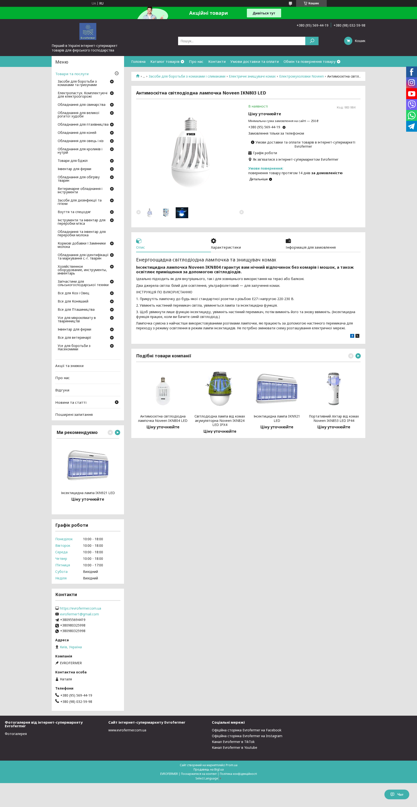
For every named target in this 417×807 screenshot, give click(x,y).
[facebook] (352, 336)
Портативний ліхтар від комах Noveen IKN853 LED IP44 (334, 418)
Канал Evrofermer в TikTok (233, 741)
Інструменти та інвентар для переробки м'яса (81, 222)
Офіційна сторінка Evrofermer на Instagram (247, 736)
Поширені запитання (74, 414)
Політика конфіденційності (238, 774)
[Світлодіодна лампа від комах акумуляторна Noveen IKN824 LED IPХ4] (219, 389)
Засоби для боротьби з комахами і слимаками (187, 76)
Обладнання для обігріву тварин (79, 179)
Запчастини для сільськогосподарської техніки (83, 283)
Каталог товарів (165, 61)
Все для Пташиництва (76, 310)
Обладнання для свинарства (81, 105)
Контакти (217, 61)
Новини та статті (70, 402)
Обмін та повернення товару (310, 61)
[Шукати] (312, 41)
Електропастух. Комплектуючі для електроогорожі (82, 95)
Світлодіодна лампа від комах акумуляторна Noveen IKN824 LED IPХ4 (220, 420)
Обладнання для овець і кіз (81, 141)
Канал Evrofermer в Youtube (234, 747)
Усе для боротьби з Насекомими (74, 347)
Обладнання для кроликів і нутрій (80, 151)
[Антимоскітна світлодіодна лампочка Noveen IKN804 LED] (162, 389)
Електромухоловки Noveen (301, 76)
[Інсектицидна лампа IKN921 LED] (277, 389)
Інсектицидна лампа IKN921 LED (277, 418)
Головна (138, 61)
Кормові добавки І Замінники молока (82, 245)
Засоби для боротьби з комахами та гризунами (77, 83)
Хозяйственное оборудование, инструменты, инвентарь (82, 270)
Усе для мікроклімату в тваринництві (77, 319)
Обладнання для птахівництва (83, 125)
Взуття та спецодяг (74, 212)
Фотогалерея (16, 733)
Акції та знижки (69, 365)
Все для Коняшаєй (73, 301)
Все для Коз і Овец (73, 293)
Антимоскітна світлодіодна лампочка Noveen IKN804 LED (163, 418)
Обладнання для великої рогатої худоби (78, 114)
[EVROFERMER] (88, 31)
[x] (357, 336)
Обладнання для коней (77, 133)
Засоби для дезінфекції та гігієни (80, 202)
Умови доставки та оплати (254, 61)
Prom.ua (231, 765)
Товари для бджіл (73, 161)
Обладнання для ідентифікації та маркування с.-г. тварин (83, 256)
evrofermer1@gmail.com (79, 614)
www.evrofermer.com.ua (127, 730)
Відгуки (62, 390)
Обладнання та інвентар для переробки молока (82, 233)
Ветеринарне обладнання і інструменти (80, 190)
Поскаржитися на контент (199, 774)
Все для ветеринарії (74, 338)
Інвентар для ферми (74, 169)
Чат (400, 794)
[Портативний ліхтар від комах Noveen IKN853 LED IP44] (334, 389)
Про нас (196, 61)
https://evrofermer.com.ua (80, 608)
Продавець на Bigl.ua (209, 769)
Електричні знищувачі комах (252, 76)
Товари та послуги (72, 73)
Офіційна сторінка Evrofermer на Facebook (246, 730)
